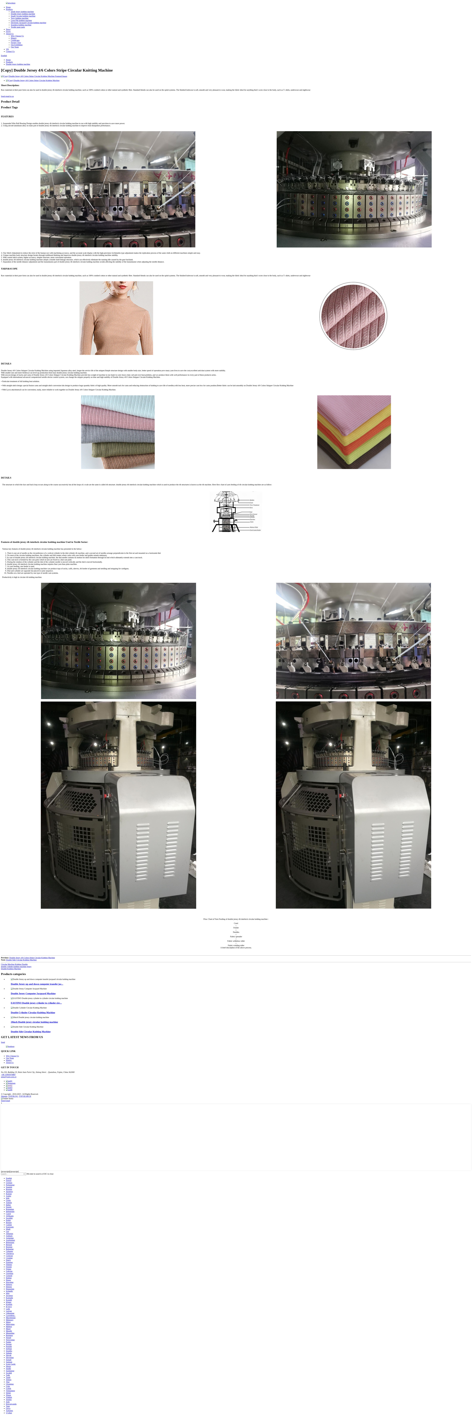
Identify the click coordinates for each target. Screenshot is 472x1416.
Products (9, 9)
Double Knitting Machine (11, 969)
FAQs (8, 31)
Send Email (5, 1101)
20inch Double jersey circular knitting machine (34, 1022)
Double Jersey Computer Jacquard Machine (33, 993)
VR (7, 49)
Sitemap (4, 1096)
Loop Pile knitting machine (21, 20)
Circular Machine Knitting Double (14, 964)
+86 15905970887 (8, 1075)
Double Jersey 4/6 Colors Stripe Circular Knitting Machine (32, 958)
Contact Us (10, 51)
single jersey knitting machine (22, 12)
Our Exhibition (16, 45)
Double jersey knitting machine (23, 14)
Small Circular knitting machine (23, 16)
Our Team (15, 47)
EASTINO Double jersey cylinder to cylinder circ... (36, 1003)
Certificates (15, 40)
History (14, 38)
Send (3, 1042)
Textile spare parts (18, 27)
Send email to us (7, 96)
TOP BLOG (13, 1096)
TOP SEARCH (25, 1096)
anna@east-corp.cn (8, 1077)
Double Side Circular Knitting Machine (21, 960)
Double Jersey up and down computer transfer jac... (37, 984)
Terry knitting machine (19, 18)
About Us (10, 34)
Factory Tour (16, 43)
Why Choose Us (17, 36)
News (8, 29)
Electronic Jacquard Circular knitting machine (28, 23)
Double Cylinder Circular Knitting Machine (33, 1012)
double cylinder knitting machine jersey (16, 967)
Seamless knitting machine (21, 25)
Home (8, 7)
